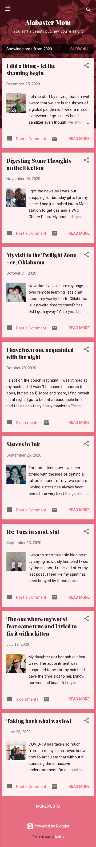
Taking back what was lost (38, 720)
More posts (48, 806)
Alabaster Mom (48, 22)
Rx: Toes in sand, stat (32, 531)
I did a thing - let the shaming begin (30, 69)
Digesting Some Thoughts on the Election (38, 164)
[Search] (88, 11)
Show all (80, 49)
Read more (79, 138)
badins (59, 836)
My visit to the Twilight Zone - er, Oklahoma (41, 258)
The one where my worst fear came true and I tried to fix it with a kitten (41, 626)
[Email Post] (54, 140)
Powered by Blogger (51, 826)
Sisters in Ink (23, 444)
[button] (86, 66)
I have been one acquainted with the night (40, 353)
